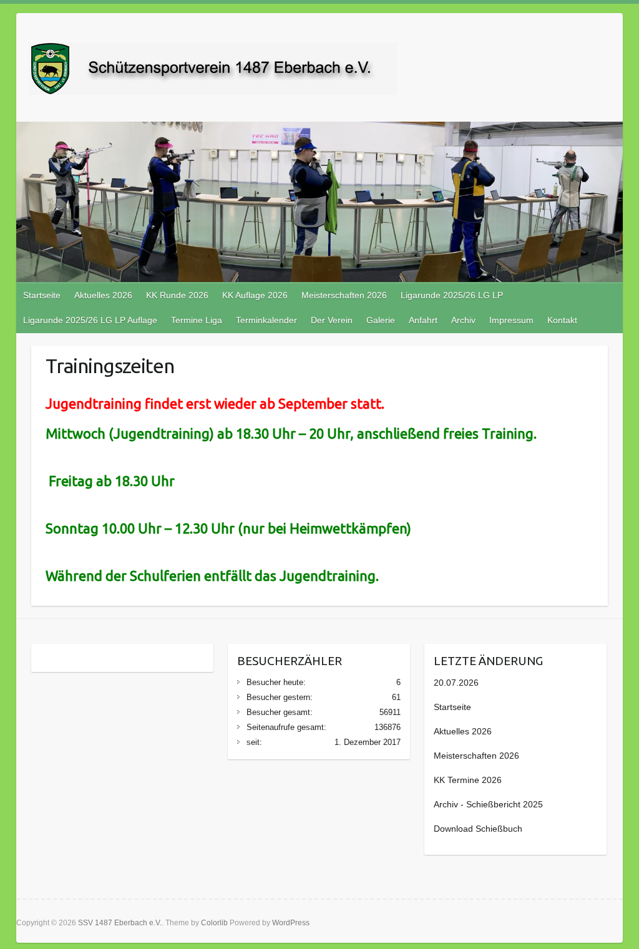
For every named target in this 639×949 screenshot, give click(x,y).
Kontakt (562, 320)
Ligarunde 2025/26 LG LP (452, 295)
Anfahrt (423, 320)
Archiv (463, 320)
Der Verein (332, 320)
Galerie (380, 320)
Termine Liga (196, 320)
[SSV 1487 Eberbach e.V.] (213, 71)
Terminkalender (266, 320)
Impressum (511, 320)
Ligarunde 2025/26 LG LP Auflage (90, 320)
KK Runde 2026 (177, 295)
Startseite (42, 295)
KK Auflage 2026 (255, 295)
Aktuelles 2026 (103, 295)
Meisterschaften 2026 (344, 295)
